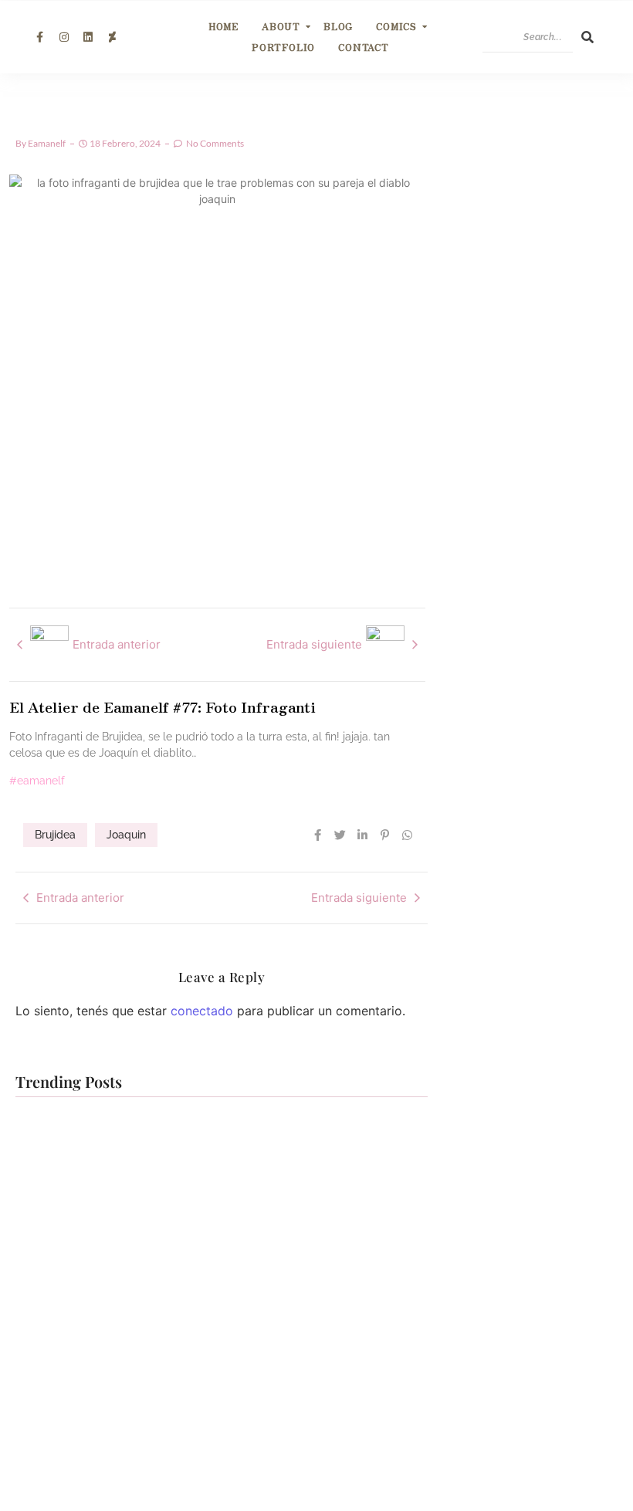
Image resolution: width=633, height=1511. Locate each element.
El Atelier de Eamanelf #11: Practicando (295, 1240)
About (281, 25)
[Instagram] (63, 37)
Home (223, 25)
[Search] (587, 37)
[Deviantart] (111, 37)
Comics (396, 25)
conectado (202, 1010)
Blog (338, 25)
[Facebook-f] (39, 37)
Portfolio (283, 46)
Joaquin (126, 834)
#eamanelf (37, 780)
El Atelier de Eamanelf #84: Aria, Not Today (109, 1240)
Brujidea (55, 834)
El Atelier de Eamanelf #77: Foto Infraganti (162, 706)
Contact (363, 46)
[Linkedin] (88, 37)
